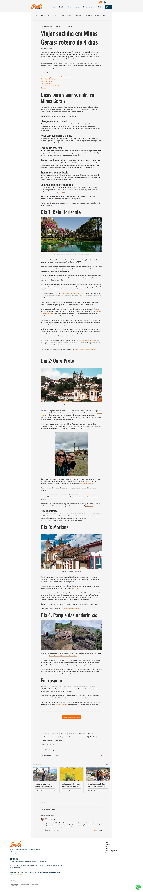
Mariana (63, 733)
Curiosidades (88, 15)
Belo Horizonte (72, 733)
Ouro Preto (78, 15)
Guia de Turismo (45, 15)
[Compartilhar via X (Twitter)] (46, 750)
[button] (100, 2)
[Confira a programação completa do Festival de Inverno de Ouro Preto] (71, 774)
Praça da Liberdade (47, 740)
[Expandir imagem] (48, 635)
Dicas (54, 15)
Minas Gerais (82, 733)
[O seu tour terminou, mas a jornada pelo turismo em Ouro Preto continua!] (45, 774)
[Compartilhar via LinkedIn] (50, 750)
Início (106, 842)
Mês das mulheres (79, 737)
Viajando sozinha (91, 737)
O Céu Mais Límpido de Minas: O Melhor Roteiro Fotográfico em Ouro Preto (97, 785)
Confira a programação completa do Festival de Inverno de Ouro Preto (71, 785)
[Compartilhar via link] (54, 750)
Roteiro (55, 737)
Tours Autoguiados (110, 851)
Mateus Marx (20, 880)
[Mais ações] (101, 26)
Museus (97, 15)
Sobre (106, 849)
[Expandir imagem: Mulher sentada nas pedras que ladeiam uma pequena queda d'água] (63, 635)
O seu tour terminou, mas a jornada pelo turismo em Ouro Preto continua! (43, 785)
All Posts (35, 15)
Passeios (62, 15)
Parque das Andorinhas (66, 737)
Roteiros (69, 15)
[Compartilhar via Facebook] (41, 750)
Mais (104, 15)
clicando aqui (18, 875)
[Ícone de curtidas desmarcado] (46, 830)
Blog (106, 846)
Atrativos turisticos (46, 737)
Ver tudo (108, 764)
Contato (107, 853)
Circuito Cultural (59, 740)
